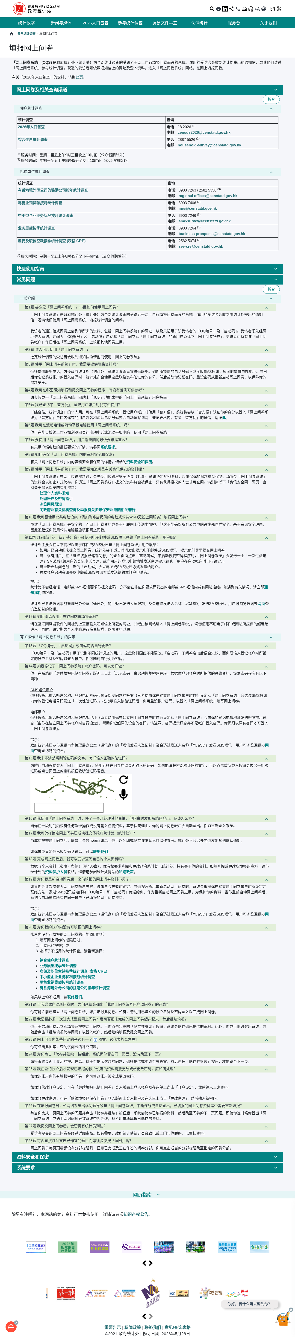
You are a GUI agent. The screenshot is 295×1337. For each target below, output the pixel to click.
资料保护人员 (56, 872)
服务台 (234, 23)
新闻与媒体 (61, 23)
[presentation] (144, 1263)
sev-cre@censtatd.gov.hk (201, 246)
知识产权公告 (136, 1214)
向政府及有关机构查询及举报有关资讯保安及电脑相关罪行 (88, 510)
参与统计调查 (130, 23)
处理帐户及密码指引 (56, 499)
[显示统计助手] (251, 9)
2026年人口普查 (31, 127)
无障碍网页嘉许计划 (211, 1293)
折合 (271, 99)
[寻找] (212, 9)
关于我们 (268, 23)
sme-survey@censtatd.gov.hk (205, 221)
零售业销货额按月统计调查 (40, 203)
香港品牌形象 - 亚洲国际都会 (236, 1293)
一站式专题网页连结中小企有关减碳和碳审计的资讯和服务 (195, 1247)
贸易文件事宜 (164, 23)
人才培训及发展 (150, 1293)
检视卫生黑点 (227, 1247)
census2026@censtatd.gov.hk (204, 132)
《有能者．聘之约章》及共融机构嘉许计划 (66, 1293)
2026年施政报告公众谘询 (67, 1247)
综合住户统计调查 (32, 140)
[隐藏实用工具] (244, 9)
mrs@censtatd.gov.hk (198, 208)
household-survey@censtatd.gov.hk (209, 145)
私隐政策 (126, 872)
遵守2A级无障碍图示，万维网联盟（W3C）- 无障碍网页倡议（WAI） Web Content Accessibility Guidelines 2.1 (179, 1293)
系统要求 (107, 447)
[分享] (231, 9)
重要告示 (112, 1327)
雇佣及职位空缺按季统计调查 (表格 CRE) (52, 241)
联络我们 (100, 852)
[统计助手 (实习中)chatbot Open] (283, 1320)
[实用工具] (11, 1326)
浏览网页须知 (51, 504)
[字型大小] (257, 9)
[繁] (279, 9)
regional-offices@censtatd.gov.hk (208, 196)
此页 (79, 77)
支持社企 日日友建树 (259, 1247)
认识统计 (199, 23)
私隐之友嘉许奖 (96, 1293)
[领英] (225, 9)
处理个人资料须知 (54, 493)
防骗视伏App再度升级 (164, 1247)
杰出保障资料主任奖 (124, 1293)
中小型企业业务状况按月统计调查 (45, 216)
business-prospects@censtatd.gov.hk (212, 234)
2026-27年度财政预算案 (99, 1247)
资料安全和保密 (139, 462)
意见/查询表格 (178, 1327)
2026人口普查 (96, 23)
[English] (272, 9)
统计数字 (26, 23)
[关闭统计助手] (291, 1310)
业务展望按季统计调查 (36, 228)
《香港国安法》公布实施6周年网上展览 (36, 1247)
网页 (261, 604)
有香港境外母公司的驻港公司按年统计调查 (53, 190)
